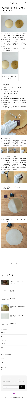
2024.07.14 (12, 283)
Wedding (3, 350)
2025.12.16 (12, 300)
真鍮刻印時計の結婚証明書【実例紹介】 (17, 307)
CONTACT (3, 367)
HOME (3, 360)
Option (3, 347)
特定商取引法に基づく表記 (18, 397)
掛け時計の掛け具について (16, 315)
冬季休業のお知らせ (15, 298)
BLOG (2, 365)
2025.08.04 (12, 325)
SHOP (2, 369)
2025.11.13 (12, 316)
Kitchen (3, 336)
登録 (22, 387)
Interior (3, 332)
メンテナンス (4, 372)
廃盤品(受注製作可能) (6, 354)
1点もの (3, 343)
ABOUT (3, 362)
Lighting (3, 340)
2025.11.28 (12, 309)
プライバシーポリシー (9, 397)
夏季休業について (14, 290)
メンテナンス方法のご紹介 (16, 281)
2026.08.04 (12, 291)
